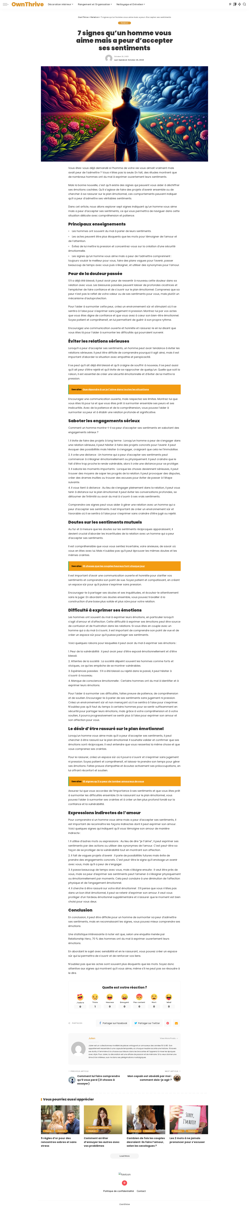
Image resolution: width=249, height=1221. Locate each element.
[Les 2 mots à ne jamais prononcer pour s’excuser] (189, 1119)
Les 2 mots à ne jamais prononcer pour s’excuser (187, 1140)
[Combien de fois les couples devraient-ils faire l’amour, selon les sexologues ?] (146, 1119)
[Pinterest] (230, 4)
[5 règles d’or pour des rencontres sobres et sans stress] (60, 1119)
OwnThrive (28, 4)
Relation (124, 23)
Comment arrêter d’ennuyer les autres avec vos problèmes (101, 1141)
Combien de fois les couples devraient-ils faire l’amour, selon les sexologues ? (146, 1141)
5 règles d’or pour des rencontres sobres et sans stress (59, 1141)
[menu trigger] (7, 4)
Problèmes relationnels (98, 1128)
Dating (48, 1131)
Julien (91, 1038)
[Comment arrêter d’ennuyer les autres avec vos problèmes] (103, 1119)
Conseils (135, 1131)
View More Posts (168, 1038)
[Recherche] (244, 4)
